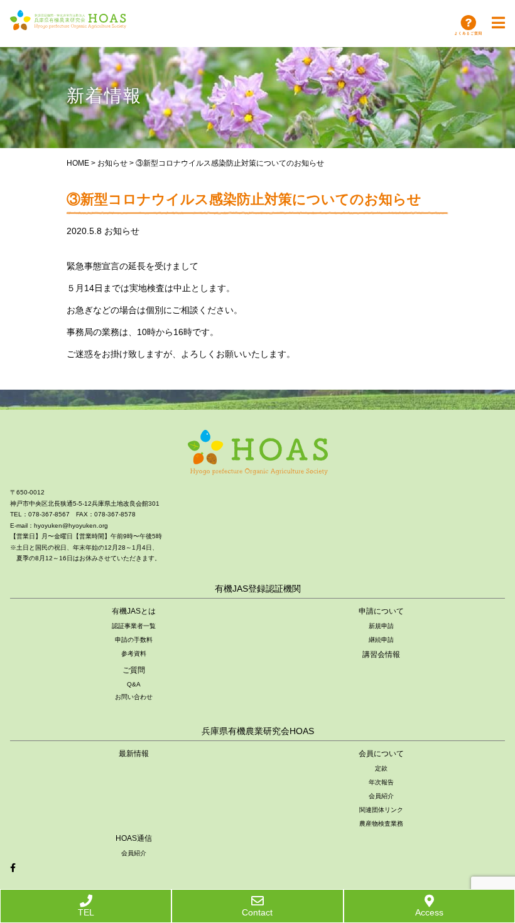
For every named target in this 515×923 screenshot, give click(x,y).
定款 (381, 768)
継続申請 (381, 639)
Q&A (134, 684)
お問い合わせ (134, 696)
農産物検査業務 (381, 823)
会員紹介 (381, 795)
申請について (381, 611)
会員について (381, 753)
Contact (257, 912)
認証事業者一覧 (134, 625)
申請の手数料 (134, 639)
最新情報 (134, 753)
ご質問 (133, 670)
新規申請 (381, 625)
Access (429, 912)
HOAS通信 (134, 838)
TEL (86, 912)
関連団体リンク (381, 809)
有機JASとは (134, 611)
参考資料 (133, 653)
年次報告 (381, 782)
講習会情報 (381, 654)
